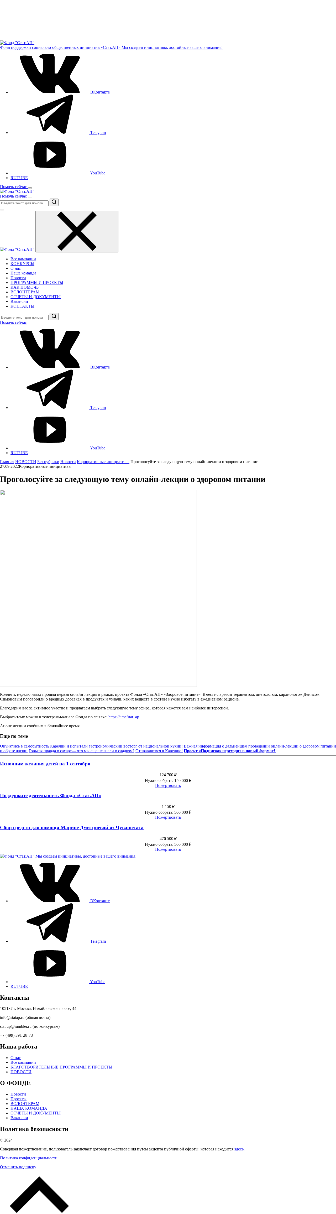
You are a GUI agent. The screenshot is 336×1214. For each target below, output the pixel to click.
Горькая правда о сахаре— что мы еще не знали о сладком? (81, 751)
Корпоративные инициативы (103, 461)
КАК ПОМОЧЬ (24, 287)
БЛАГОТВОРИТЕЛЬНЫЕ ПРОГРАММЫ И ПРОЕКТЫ (61, 1067)
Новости (18, 278)
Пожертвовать (168, 785)
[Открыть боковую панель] (30, 188)
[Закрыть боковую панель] (76, 231)
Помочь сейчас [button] (14, 186)
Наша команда (23, 273)
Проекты (18, 1099)
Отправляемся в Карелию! (159, 751)
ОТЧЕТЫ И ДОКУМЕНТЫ (35, 296)
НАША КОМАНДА (28, 1108)
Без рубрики (48, 461)
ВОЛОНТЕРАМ (24, 292)
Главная (7, 461)
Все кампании (23, 259)
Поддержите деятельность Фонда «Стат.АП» (50, 795)
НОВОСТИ (25, 461)
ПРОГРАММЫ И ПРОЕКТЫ (36, 282)
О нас (15, 268)
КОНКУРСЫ (22, 263)
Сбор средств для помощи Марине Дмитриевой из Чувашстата (72, 827)
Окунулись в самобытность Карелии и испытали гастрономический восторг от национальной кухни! (91, 746)
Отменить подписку (18, 1167)
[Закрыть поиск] (2, 209)
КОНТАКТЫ (22, 306)
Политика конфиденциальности (28, 1158)
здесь (239, 1149)
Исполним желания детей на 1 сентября (45, 763)
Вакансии (19, 301)
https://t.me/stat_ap (123, 717)
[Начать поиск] (54, 202)
